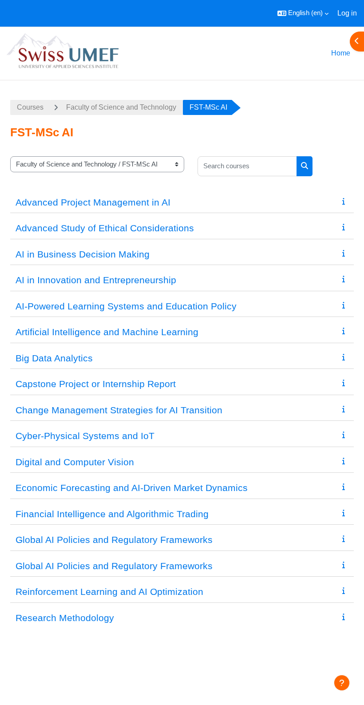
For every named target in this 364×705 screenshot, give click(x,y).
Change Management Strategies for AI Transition (119, 410)
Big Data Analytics (54, 358)
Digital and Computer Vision (75, 462)
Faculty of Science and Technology (121, 107)
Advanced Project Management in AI (93, 202)
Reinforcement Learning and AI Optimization (109, 591)
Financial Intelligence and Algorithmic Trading (112, 514)
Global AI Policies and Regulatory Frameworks (114, 540)
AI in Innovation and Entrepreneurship (96, 280)
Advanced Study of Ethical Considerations (105, 228)
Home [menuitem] (340, 53)
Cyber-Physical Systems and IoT (85, 436)
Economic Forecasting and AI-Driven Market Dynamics (132, 488)
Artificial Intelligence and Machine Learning (107, 332)
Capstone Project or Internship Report (96, 384)
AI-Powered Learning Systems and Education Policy (126, 306)
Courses (30, 107)
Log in (347, 13)
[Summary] (345, 201)
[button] (303, 13)
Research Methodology (65, 618)
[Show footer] (342, 683)
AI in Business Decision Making (83, 254)
